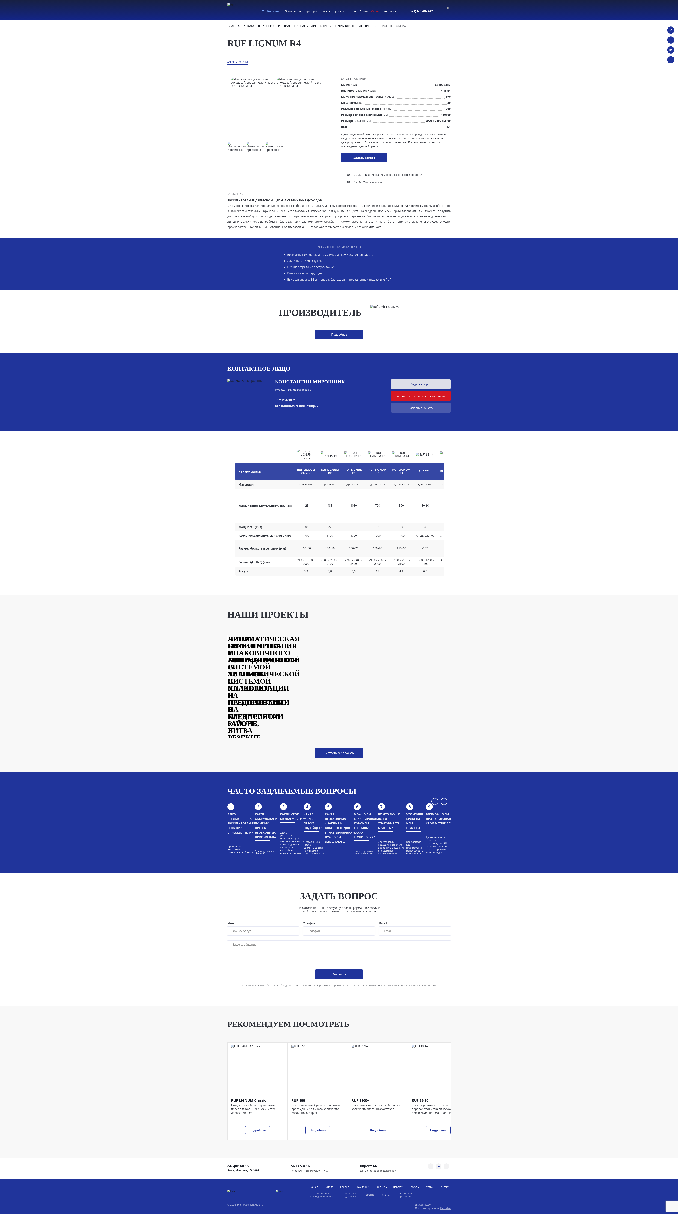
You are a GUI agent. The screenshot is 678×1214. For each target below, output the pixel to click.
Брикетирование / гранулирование (297, 26)
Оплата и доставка (350, 1194)
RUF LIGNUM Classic (306, 471)
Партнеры (310, 11)
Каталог (273, 11)
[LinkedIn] (671, 50)
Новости (325, 11)
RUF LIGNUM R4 (401, 471)
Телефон (309, 923)
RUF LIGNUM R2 (330, 471)
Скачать (314, 1187)
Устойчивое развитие (406, 1194)
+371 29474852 (285, 400)
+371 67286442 (300, 1166)
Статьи (364, 11)
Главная (234, 26)
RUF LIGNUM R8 (354, 471)
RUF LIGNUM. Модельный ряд (364, 182)
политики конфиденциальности (414, 985)
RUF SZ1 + (425, 471)
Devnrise (445, 1208)
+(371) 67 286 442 (420, 11)
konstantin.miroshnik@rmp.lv (296, 406)
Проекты (339, 11)
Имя (230, 923)
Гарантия (370, 1194)
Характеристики (237, 61)
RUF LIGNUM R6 (377, 471)
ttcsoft (428, 1204)
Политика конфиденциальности (323, 1194)
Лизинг (352, 11)
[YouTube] (671, 40)
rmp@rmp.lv (368, 1166)
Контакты (390, 11)
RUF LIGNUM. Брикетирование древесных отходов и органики (384, 174)
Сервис (376, 11)
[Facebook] (671, 59)
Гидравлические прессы (355, 26)
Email (383, 923)
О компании (293, 11)
